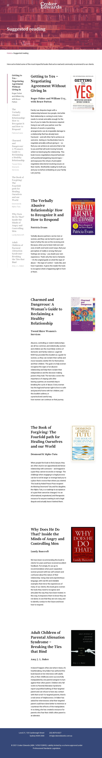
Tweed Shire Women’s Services (17, 167)
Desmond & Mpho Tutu (16, 205)
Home (9, 53)
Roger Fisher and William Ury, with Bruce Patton (18, 97)
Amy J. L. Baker (18, 266)
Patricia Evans (17, 133)
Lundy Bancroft (18, 235)
